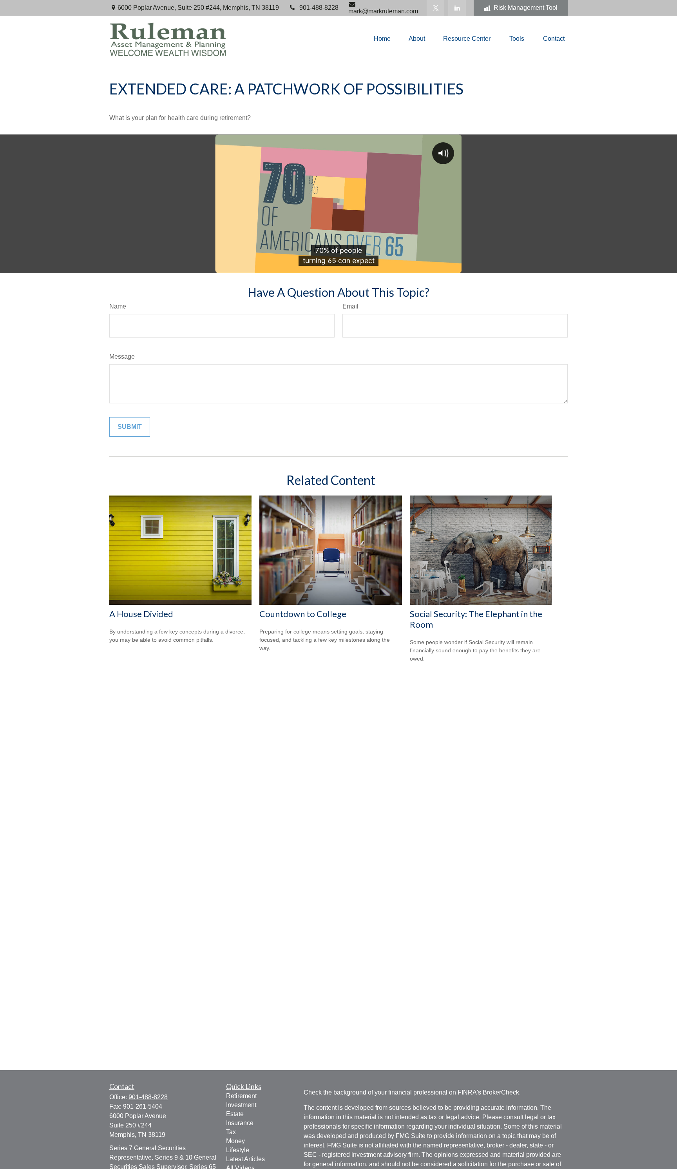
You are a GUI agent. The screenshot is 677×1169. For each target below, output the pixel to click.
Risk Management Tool (526, 7)
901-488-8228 (318, 7)
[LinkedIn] (457, 8)
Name (117, 306)
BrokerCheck (501, 1092)
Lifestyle (237, 1150)
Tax (231, 1132)
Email (350, 306)
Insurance (239, 1123)
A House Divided (141, 613)
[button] (382, 39)
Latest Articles (245, 1159)
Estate (235, 1114)
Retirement (241, 1096)
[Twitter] (435, 8)
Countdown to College (302, 613)
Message (122, 356)
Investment (241, 1105)
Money (235, 1141)
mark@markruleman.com (383, 11)
